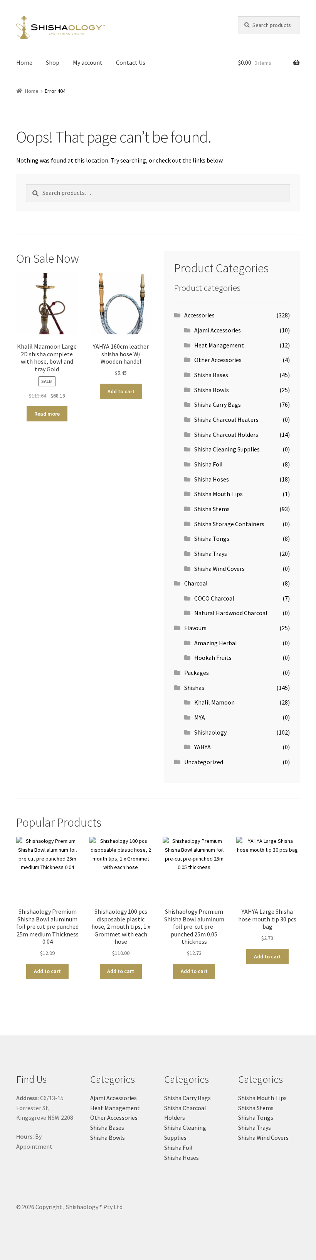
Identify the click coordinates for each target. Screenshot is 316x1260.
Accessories (199, 315)
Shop (52, 62)
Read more (47, 413)
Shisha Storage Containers (229, 524)
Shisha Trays (210, 553)
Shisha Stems (212, 509)
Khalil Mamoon (214, 702)
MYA (199, 717)
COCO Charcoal (214, 598)
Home (24, 62)
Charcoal (196, 583)
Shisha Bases (211, 375)
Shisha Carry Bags (217, 404)
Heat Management (219, 345)
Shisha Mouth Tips (218, 494)
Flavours (195, 628)
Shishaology (210, 732)
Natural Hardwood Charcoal (230, 613)
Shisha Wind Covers (219, 568)
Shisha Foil (208, 464)
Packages (196, 672)
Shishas (194, 687)
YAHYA (202, 747)
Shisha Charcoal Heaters (226, 419)
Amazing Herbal (215, 643)
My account (88, 62)
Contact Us (130, 62)
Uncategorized (203, 762)
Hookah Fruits (213, 657)
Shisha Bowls (211, 390)
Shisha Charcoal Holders (226, 434)
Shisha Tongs (211, 538)
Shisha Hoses (211, 479)
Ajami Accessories (217, 330)
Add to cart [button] (121, 391)
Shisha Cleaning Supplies (227, 449)
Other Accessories (218, 360)
